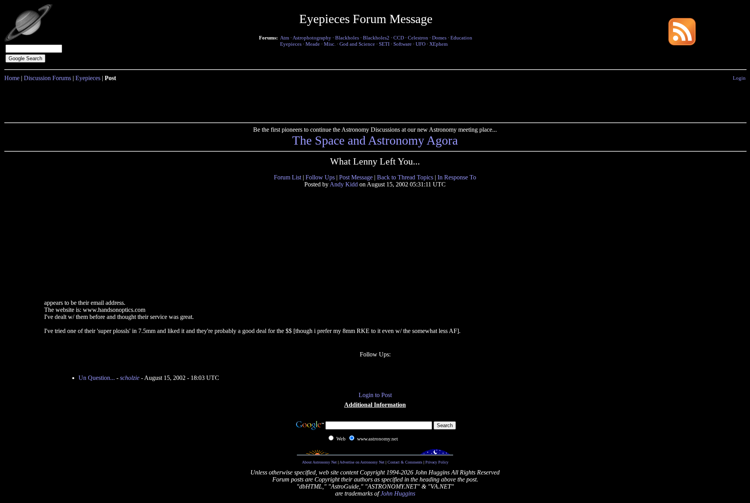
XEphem (438, 44)
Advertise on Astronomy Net (361, 462)
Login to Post (375, 395)
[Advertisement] (375, 100)
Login (739, 78)
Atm (284, 38)
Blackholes (347, 38)
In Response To (457, 177)
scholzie (129, 377)
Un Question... (97, 377)
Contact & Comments (405, 462)
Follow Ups (320, 177)
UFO (420, 44)
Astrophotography (312, 38)
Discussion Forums (47, 78)
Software (402, 44)
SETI (384, 44)
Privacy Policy (436, 462)
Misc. (330, 44)
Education (461, 38)
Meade (312, 44)
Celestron (418, 38)
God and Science (357, 44)
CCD (398, 38)
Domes (439, 38)
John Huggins (397, 493)
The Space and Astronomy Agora (375, 140)
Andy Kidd (344, 184)
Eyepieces (291, 44)
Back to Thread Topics (405, 177)
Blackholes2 (376, 38)
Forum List (287, 177)
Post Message (356, 177)
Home (12, 78)
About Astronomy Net (319, 462)
